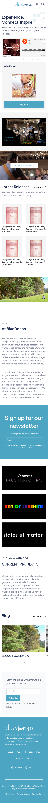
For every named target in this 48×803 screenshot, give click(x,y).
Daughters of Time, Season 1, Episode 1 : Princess (12, 229)
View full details (24, 104)
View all (39, 187)
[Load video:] (24, 132)
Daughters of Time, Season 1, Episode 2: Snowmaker (36, 229)
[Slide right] (29, 662)
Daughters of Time (24, 479)
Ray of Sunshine (24, 507)
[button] (4, 4)
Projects (29, 752)
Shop (29, 758)
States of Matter (24, 535)
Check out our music (24, 165)
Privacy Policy (10, 794)
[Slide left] (18, 662)
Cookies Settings (38, 794)
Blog (38, 752)
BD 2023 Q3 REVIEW (15, 655)
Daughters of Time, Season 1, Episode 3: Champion (12, 261)
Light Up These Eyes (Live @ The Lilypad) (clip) (24, 59)
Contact (19, 758)
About (10, 752)
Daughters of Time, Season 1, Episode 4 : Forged (35, 261)
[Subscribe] (40, 440)
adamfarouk (5, 59)
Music (19, 752)
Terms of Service (23, 794)
